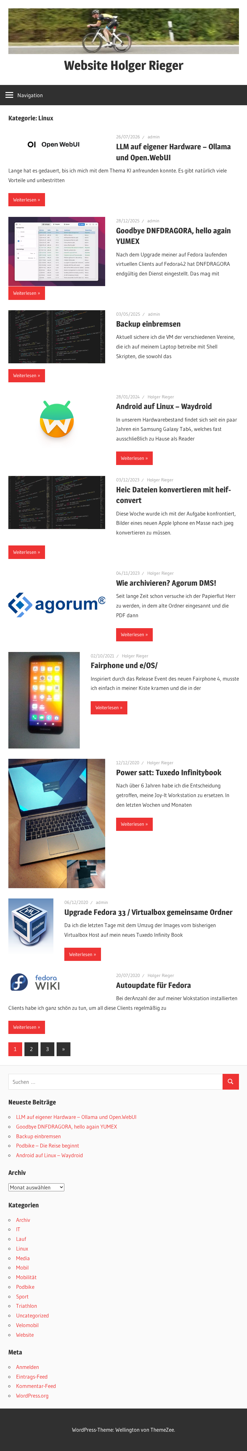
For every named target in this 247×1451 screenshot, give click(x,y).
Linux (22, 1248)
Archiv (23, 1219)
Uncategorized (32, 1315)
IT (18, 1229)
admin (154, 137)
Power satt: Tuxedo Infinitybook (168, 772)
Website (25, 1334)
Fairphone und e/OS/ (124, 665)
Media (23, 1258)
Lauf (21, 1238)
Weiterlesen (24, 200)
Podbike (25, 1286)
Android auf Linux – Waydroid (164, 406)
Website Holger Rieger (123, 65)
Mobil (22, 1267)
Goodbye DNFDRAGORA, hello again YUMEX (66, 1126)
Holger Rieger (161, 397)
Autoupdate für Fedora (153, 985)
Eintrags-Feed (32, 1376)
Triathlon (26, 1305)
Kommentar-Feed (36, 1385)
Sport (22, 1296)
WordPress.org (32, 1395)
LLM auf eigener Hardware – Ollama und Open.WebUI (76, 1116)
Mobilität (26, 1277)
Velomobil (27, 1325)
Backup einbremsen (148, 324)
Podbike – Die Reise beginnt (47, 1145)
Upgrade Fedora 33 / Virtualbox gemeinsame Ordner (148, 912)
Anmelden (27, 1366)
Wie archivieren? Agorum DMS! (166, 583)
